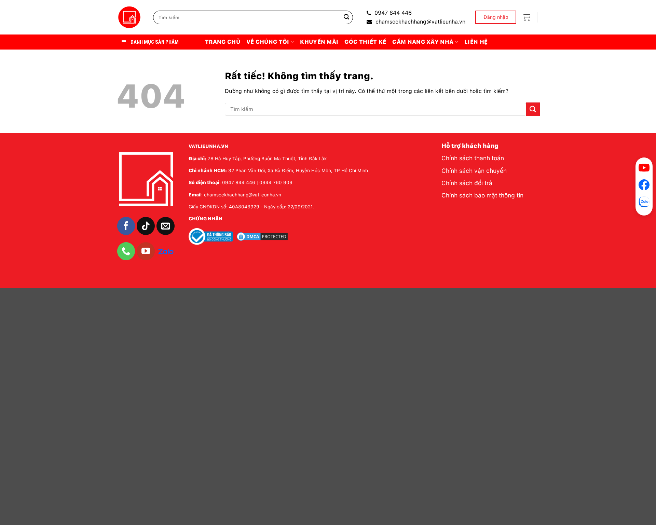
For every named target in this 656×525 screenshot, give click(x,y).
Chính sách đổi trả (466, 182)
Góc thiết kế (365, 42)
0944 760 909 (275, 182)
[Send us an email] (165, 226)
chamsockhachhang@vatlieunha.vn (420, 21)
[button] (526, 17)
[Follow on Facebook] (126, 226)
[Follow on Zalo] (166, 250)
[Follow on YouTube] (146, 251)
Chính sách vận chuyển (474, 170)
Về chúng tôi (267, 42)
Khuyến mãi (319, 42)
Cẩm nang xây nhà (422, 42)
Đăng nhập (495, 17)
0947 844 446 (393, 13)
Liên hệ (476, 42)
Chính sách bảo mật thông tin (482, 195)
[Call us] (126, 251)
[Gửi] (346, 17)
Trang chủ (222, 42)
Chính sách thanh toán (472, 158)
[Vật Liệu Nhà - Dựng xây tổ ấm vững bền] (129, 17)
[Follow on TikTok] (146, 226)
